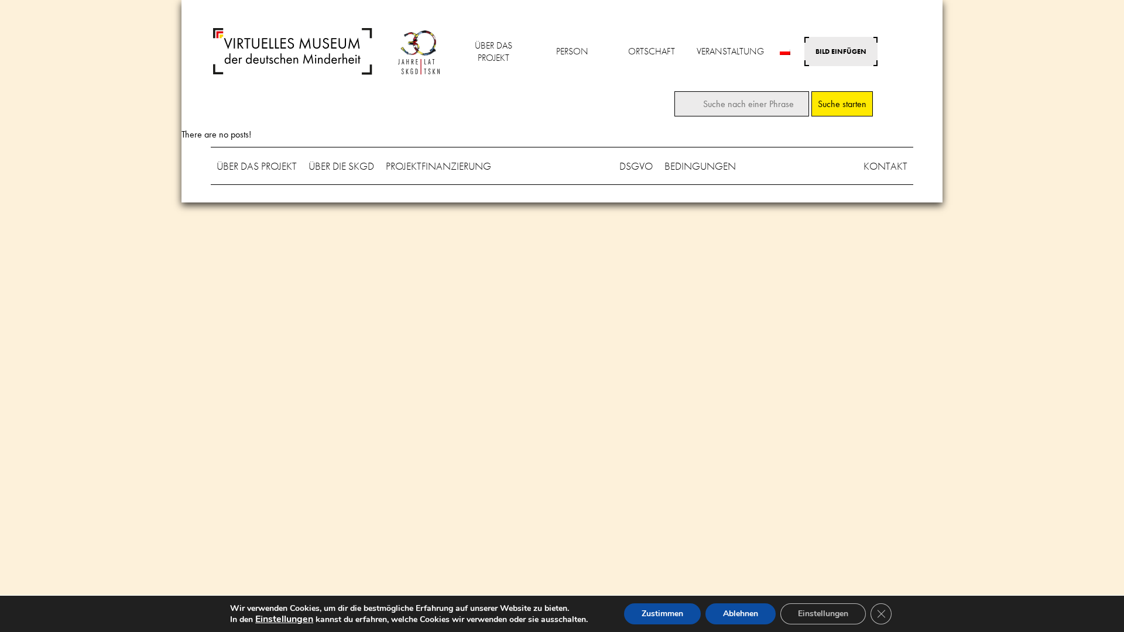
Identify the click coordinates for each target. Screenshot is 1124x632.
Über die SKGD (341, 166)
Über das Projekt (493, 51)
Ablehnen (740, 613)
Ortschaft (651, 51)
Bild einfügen (840, 51)
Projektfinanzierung (438, 166)
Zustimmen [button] (662, 613)
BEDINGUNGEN (700, 166)
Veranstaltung (730, 51)
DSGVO (636, 166)
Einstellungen (823, 613)
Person (572, 51)
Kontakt (885, 166)
